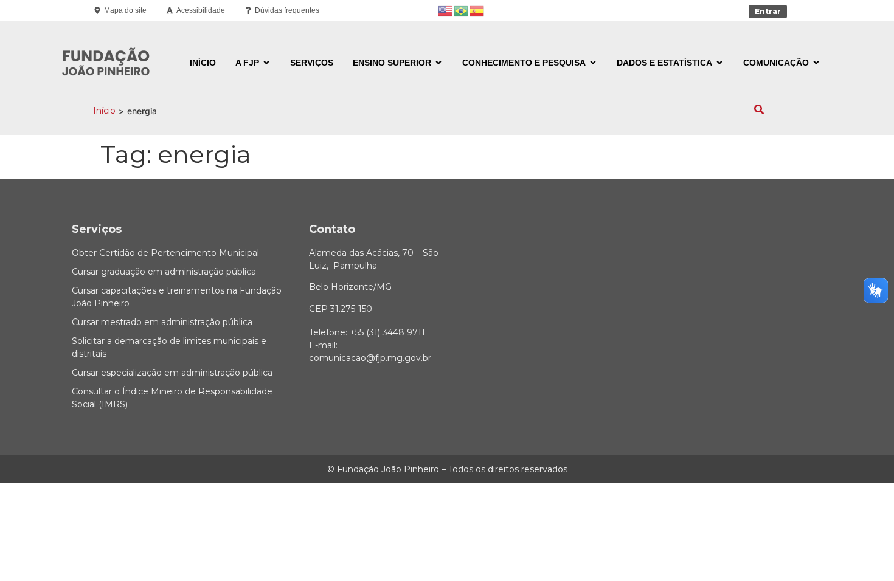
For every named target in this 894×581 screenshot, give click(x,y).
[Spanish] (477, 10)
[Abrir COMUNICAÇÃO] (816, 63)
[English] (446, 10)
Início (104, 110)
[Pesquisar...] (759, 110)
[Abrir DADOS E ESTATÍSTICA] (719, 63)
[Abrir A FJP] (266, 63)
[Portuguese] (462, 10)
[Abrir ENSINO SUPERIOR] (438, 63)
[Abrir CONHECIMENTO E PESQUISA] (593, 63)
